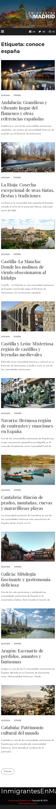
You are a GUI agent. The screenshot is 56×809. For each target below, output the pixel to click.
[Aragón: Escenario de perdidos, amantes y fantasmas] (28, 623)
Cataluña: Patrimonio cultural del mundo (22, 730)
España (17, 95)
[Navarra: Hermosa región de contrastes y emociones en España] (28, 393)
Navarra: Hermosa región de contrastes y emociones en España (27, 426)
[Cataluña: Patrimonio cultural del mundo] (28, 700)
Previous (7, 771)
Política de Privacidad (28, 803)
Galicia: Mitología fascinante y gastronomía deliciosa (25, 579)
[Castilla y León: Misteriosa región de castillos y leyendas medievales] (28, 316)
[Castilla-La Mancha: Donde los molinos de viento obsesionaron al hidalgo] (28, 234)
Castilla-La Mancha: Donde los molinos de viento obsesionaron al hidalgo (23, 269)
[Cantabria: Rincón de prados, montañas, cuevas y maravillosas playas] (28, 470)
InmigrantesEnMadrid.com (20, 800)
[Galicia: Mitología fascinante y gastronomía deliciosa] (28, 547)
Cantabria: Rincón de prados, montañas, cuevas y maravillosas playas (26, 502)
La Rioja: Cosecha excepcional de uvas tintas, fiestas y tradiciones (27, 190)
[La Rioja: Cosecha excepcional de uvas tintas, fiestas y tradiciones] (28, 157)
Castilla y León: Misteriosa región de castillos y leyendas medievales (27, 349)
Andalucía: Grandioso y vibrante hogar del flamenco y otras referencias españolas (24, 110)
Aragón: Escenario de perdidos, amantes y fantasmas (22, 656)
